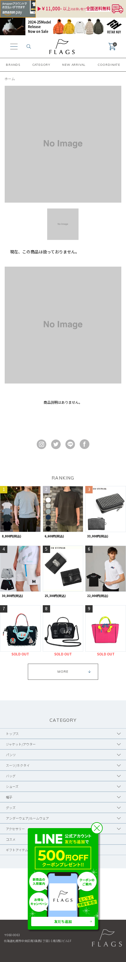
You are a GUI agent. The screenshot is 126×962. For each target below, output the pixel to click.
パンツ (11, 754)
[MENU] (14, 46)
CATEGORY (41, 65)
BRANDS (13, 65)
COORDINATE (109, 65)
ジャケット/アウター (21, 744)
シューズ (12, 786)
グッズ (11, 807)
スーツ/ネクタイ (18, 765)
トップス (12, 733)
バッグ (11, 775)
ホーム (9, 78)
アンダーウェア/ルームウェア (27, 818)
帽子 (9, 797)
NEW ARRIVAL (74, 65)
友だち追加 (63, 921)
